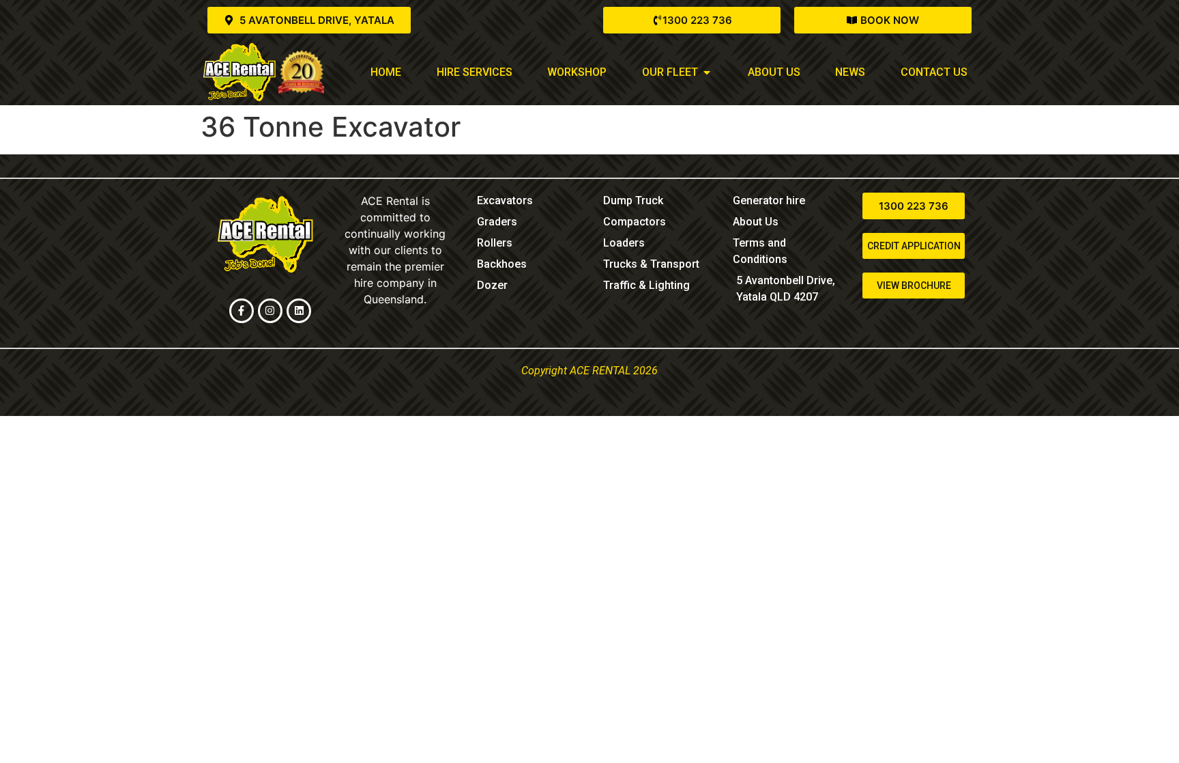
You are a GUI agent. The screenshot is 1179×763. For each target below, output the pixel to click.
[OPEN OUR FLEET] (706, 72)
